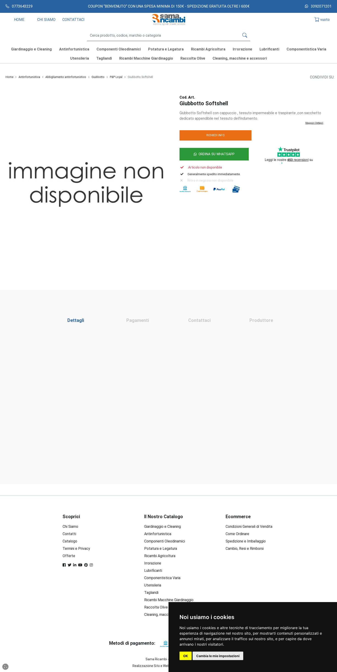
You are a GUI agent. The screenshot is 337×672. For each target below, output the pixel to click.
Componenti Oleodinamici (164, 541)
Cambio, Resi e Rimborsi (245, 548)
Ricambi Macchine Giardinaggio (168, 600)
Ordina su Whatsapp (217, 154)
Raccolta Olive (156, 607)
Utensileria (152, 585)
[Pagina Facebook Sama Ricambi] (64, 565)
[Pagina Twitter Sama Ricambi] (69, 565)
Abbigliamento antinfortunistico (65, 77)
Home (9, 77)
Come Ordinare (237, 534)
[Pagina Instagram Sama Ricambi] (91, 565)
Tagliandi (151, 592)
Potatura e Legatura (160, 548)
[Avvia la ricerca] (244, 35)
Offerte (69, 556)
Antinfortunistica (29, 77)
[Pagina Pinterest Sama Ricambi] (86, 565)
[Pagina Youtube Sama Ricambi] (80, 565)
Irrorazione (152, 563)
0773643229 (22, 6)
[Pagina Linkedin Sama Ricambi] (74, 565)
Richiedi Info (215, 135)
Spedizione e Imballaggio (246, 541)
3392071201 (320, 6)
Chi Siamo (70, 526)
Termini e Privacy (76, 548)
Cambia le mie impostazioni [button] (218, 656)
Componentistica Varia (162, 578)
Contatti (69, 534)
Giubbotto (98, 77)
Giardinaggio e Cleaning (162, 526)
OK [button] (185, 656)
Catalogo (70, 541)
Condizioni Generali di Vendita (249, 526)
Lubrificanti (153, 570)
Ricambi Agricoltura (159, 556)
